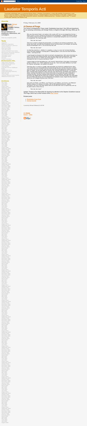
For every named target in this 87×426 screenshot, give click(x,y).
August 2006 (5, 117)
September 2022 (6, 362)
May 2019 (4, 311)
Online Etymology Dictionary (9, 71)
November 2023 (6, 380)
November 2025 (6, 411)
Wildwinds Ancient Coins (8, 76)
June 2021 (4, 343)
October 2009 (5, 165)
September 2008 (6, 149)
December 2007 (6, 137)
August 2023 (5, 376)
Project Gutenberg (6, 59)
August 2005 (5, 101)
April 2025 (4, 402)
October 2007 (5, 135)
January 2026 (5, 413)
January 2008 (5, 138)
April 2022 (4, 356)
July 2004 (4, 85)
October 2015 (5, 257)
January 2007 (5, 123)
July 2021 (4, 345)
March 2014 (5, 233)
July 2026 (4, 421)
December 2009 (6, 168)
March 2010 (5, 171)
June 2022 (4, 359)
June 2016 (4, 267)
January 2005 (5, 93)
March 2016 (5, 263)
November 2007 (6, 136)
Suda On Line (5, 72)
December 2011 (6, 198)
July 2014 (4, 238)
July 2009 (4, 161)
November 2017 (6, 289)
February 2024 (6, 384)
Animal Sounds (31, 100)
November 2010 (6, 182)
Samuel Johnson (6, 47)
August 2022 (5, 361)
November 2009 (6, 166)
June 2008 (4, 145)
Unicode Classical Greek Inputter (10, 75)
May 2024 (4, 388)
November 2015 (6, 258)
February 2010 (6, 170)
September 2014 (6, 240)
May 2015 (4, 250)
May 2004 (4, 82)
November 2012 (6, 212)
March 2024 (5, 385)
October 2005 (5, 104)
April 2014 (4, 234)
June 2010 (4, 175)
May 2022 (4, 357)
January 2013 (5, 215)
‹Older (30, 114)
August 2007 (5, 132)
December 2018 (6, 305)
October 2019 (5, 318)
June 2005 (4, 99)
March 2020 (5, 324)
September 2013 (6, 225)
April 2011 (4, 188)
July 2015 (4, 253)
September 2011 (6, 194)
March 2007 (5, 126)
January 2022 (5, 352)
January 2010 (5, 169)
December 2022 (6, 366)
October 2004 (5, 89)
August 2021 (5, 346)
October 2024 (5, 394)
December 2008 (6, 152)
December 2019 (6, 320)
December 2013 (6, 229)
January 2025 (5, 398)
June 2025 (4, 404)
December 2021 (6, 351)
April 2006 (4, 112)
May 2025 (4, 403)
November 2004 (6, 90)
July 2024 (4, 390)
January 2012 (5, 199)
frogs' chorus (54, 93)
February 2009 (6, 155)
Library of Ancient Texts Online (10, 51)
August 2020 (5, 331)
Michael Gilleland (12, 25)
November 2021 (6, 350)
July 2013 (4, 222)
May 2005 (4, 98)
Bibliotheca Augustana (8, 44)
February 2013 (6, 216)
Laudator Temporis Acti (25, 9)
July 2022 (4, 360)
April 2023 (4, 371)
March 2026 (5, 416)
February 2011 (6, 185)
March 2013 (5, 217)
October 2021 (5, 348)
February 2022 (6, 353)
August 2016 (5, 269)
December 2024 (6, 397)
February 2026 (6, 415)
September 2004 (6, 87)
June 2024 (4, 389)
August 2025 (5, 407)
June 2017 (4, 282)
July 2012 (4, 207)
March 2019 (5, 309)
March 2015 (5, 248)
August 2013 (5, 224)
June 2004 (4, 84)
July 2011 (4, 192)
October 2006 (5, 119)
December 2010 (6, 183)
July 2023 (4, 375)
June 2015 (4, 252)
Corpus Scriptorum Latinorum (10, 45)
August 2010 (5, 178)
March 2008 (5, 141)
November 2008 (6, 151)
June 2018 (4, 297)
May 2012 (4, 205)
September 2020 (6, 332)
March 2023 (5, 370)
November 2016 (6, 273)
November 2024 (6, 395)
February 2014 (6, 231)
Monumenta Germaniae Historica (10, 52)
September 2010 (6, 179)
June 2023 (4, 374)
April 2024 (4, 387)
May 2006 (4, 113)
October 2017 (5, 287)
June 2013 (4, 221)
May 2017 (4, 281)
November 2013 (6, 227)
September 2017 (6, 286)
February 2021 (6, 338)
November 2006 (6, 121)
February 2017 (6, 277)
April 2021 (4, 341)
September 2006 (6, 118)
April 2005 (4, 96)
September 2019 (6, 317)
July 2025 (4, 406)
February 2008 (6, 140)
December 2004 (6, 91)
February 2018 (6, 292)
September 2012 (6, 210)
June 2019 (4, 313)
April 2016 (4, 264)
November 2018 (6, 304)
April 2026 (4, 417)
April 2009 (4, 157)
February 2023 (6, 369)
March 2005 (5, 95)
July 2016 (4, 268)
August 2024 (5, 392)
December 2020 (6, 336)
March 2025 (5, 401)
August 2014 (5, 239)
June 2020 (4, 328)
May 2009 (4, 159)
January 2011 (5, 184)
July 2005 (4, 100)
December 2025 (6, 412)
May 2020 (4, 327)
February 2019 (6, 308)
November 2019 (6, 319)
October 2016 (5, 272)
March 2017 (5, 278)
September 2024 (6, 393)
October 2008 (5, 150)
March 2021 (5, 339)
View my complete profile (8, 37)
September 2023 (6, 378)
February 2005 (6, 94)
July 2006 (4, 115)
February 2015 (6, 247)
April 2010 (4, 173)
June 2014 (4, 236)
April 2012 (4, 203)
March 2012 (5, 202)
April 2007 (4, 127)
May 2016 (4, 266)
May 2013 (4, 220)
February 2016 (6, 262)
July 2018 (4, 299)
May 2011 (4, 189)
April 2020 (4, 325)
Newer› (26, 114)
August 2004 (5, 86)
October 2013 (5, 226)
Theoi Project (5, 74)
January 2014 (5, 230)
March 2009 (5, 156)
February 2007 (6, 124)
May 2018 (4, 296)
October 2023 (5, 379)
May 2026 (4, 418)
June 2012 (4, 206)
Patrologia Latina (6, 56)
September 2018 (6, 301)
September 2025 (6, 408)
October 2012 (5, 211)
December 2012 (6, 213)
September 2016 (6, 271)
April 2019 (4, 310)
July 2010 (4, 177)
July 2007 (4, 131)
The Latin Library (6, 49)
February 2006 (6, 109)
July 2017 (4, 283)
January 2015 (5, 245)
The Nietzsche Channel (8, 53)
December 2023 (6, 381)
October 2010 (5, 180)
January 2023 (5, 367)
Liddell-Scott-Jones (7, 70)
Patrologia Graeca (6, 55)
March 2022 (5, 355)
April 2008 (4, 142)
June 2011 (4, 191)
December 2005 (6, 107)
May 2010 (4, 174)
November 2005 (6, 105)
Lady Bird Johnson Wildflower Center (9, 68)
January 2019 (5, 306)
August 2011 (5, 193)
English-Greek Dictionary (8, 63)
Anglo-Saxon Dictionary (8, 62)
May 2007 (4, 128)
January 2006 (5, 108)
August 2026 (5, 422)
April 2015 (4, 249)
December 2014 (6, 244)
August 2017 (5, 285)
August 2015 (5, 254)
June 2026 (4, 420)
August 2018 (5, 300)
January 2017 (5, 276)
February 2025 (6, 399)
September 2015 (6, 255)
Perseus (4, 57)
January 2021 (5, 337)
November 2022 (6, 365)
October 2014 (5, 241)
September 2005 (6, 103)
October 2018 (5, 303)
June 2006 (4, 114)
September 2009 (6, 164)
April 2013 (4, 219)
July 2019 (4, 314)
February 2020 (6, 323)
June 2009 (4, 160)
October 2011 (5, 196)
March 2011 (5, 187)
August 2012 (5, 208)
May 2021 (4, 342)
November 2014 (6, 243)
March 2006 (5, 110)
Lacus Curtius (5, 66)
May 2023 (4, 373)
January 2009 (5, 154)
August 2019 (5, 315)
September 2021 (6, 347)
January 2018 (5, 291)
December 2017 (6, 290)
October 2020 (5, 333)
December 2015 (6, 259)
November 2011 (6, 197)
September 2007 (6, 133)
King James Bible (6, 48)
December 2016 (6, 275)
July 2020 (4, 329)
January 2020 (5, 322)
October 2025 (5, 409)
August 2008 (5, 147)
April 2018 (4, 295)
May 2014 (4, 235)
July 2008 (4, 146)
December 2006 (6, 122)
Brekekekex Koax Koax (34, 99)
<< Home (27, 113)
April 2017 (4, 280)
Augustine (4, 42)
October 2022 (5, 364)
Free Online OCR (6, 65)
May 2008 (4, 143)
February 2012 (6, 201)
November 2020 (6, 334)
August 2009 (5, 163)
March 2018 (5, 294)
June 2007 (4, 129)
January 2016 (5, 261)
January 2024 (5, 383)
